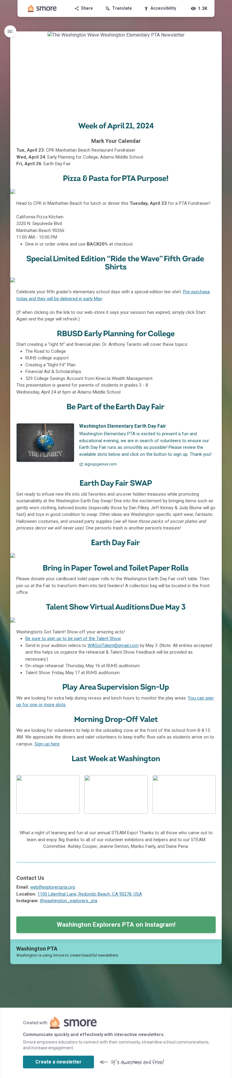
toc (10, 31)
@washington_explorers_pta (68, 900)
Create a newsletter (58, 1062)
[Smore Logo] (42, 8)
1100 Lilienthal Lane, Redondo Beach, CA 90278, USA (89, 894)
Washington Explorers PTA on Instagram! (116, 924)
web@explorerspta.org (52, 887)
